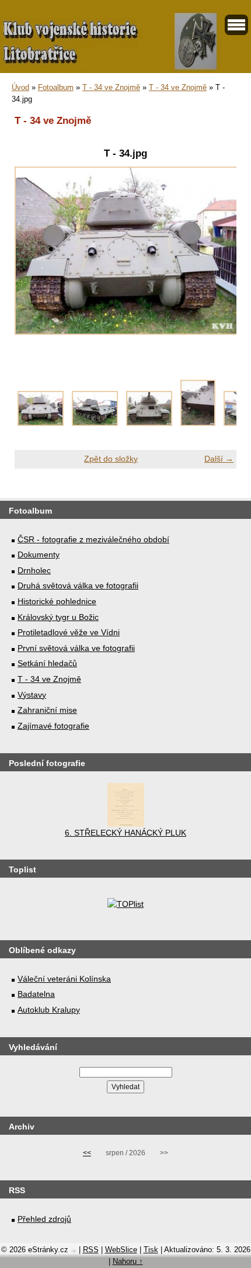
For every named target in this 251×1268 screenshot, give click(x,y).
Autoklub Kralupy (49, 1009)
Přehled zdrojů (44, 1219)
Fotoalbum (56, 87)
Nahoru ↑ (128, 1261)
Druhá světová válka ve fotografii (78, 585)
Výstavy (32, 694)
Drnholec (34, 570)
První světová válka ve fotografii (76, 648)
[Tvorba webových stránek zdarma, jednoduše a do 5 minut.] (75, 1250)
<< (87, 1152)
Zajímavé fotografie (53, 725)
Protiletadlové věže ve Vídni (69, 632)
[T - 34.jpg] (41, 423)
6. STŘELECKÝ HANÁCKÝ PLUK (125, 832)
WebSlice (121, 1249)
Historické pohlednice (57, 601)
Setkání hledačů (47, 663)
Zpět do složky (111, 458)
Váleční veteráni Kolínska (64, 978)
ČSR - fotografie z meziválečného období (93, 539)
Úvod (20, 87)
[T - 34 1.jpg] (95, 423)
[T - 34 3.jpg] (197, 423)
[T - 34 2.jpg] (149, 423)
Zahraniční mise (47, 710)
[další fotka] (217, 257)
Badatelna (36, 994)
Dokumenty (39, 554)
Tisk (151, 1249)
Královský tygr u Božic (58, 617)
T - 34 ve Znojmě (111, 87)
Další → (218, 458)
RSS (91, 1249)
